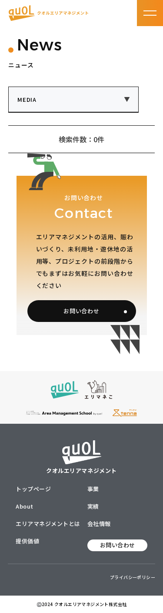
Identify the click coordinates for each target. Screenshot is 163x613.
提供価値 (27, 541)
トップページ (33, 489)
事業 (93, 489)
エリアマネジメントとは (48, 523)
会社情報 (99, 523)
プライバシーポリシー (132, 577)
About (24, 506)
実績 (93, 506)
